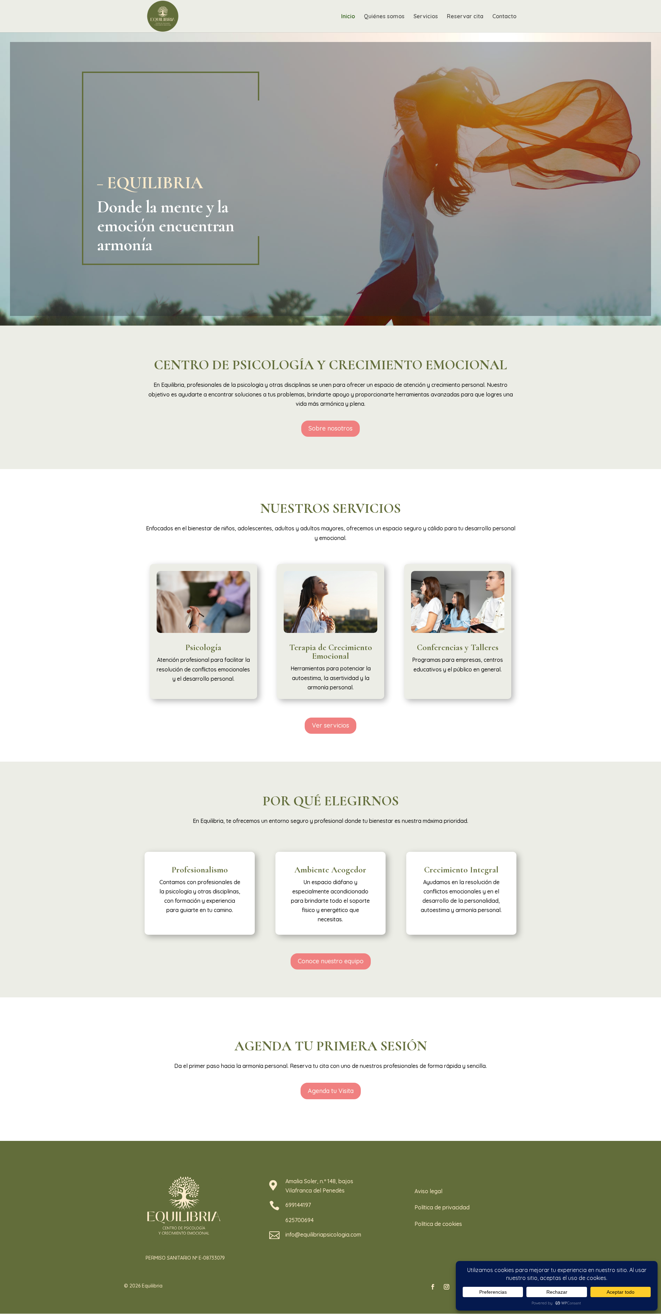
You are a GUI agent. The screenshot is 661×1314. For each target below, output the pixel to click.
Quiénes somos (384, 17)
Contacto (504, 17)
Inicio (348, 17)
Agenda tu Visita (331, 1091)
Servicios (425, 17)
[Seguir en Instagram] (446, 1286)
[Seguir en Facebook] (432, 1286)
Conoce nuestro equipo (331, 961)
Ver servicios (330, 725)
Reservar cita (465, 17)
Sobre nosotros (330, 428)
